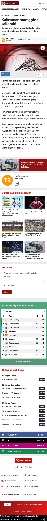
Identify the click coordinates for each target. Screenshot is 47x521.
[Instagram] (25, 467)
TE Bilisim (19, 178)
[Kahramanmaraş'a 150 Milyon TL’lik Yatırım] (35, 226)
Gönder (7, 292)
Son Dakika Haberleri (11, 494)
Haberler (5, 16)
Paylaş (7, 74)
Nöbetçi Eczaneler (11, 475)
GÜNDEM (26, 9)
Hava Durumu (32, 475)
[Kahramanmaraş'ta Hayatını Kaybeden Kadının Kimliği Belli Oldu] (35, 247)
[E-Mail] (17, 183)
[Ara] (40, 3)
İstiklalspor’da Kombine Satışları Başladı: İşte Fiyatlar (11, 235)
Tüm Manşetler (32, 486)
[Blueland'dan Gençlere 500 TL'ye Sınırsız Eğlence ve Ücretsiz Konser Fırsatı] (12, 202)
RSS (8, 504)
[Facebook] (17, 467)
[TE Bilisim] (7, 180)
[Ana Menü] (43, 3)
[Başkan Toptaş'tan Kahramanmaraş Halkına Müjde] (12, 247)
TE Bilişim (29, 511)
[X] (21, 467)
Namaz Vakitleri (10, 481)
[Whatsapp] (30, 467)
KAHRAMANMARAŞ (10, 9)
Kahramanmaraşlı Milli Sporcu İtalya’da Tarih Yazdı (33, 212)
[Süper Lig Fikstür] (44, 370)
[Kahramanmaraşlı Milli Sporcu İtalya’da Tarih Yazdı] (35, 202)
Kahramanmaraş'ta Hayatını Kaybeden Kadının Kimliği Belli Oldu (34, 256)
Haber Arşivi (31, 494)
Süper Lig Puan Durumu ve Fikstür (11, 488)
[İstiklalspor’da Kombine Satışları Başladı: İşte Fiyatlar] (12, 226)
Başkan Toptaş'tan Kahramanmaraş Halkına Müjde (11, 256)
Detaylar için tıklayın (23, 361)
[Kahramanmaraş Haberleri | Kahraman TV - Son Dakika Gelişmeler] (10, 3)
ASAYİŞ (36, 9)
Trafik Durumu (32, 481)
